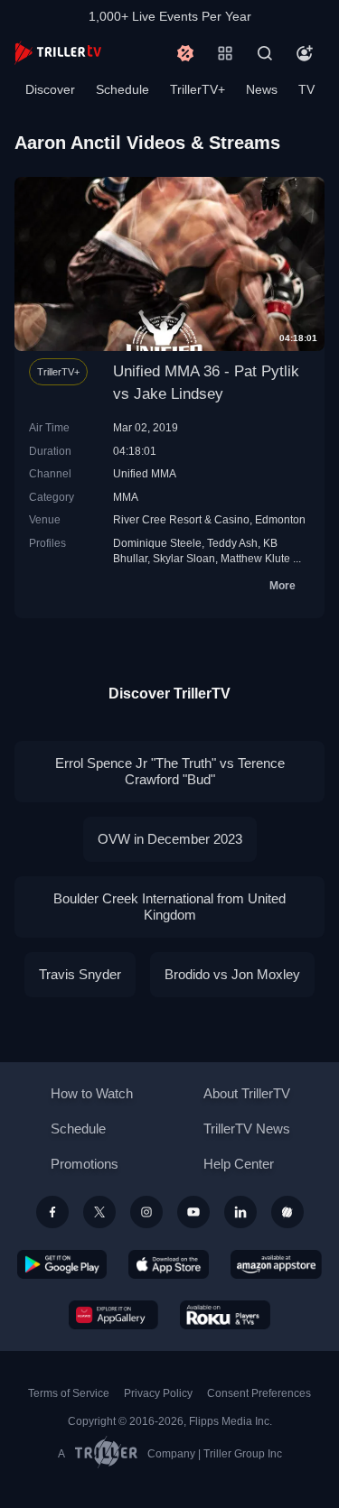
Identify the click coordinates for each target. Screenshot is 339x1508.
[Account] (305, 53)
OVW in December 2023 (170, 839)
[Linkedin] (240, 1212)
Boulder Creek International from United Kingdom (169, 906)
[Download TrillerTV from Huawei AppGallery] (113, 1314)
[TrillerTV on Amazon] (276, 1264)
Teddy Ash (232, 543)
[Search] (265, 53)
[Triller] (287, 1212)
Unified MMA (144, 473)
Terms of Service (68, 1393)
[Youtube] (193, 1212)
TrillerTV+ (197, 89)
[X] (99, 1212)
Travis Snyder (80, 974)
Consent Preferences (259, 1393)
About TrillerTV (246, 1093)
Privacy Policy (158, 1393)
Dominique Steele (157, 543)
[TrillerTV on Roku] (225, 1314)
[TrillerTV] (57, 53)
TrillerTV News (246, 1128)
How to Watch (92, 1093)
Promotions (84, 1163)
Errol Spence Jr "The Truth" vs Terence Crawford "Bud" (170, 771)
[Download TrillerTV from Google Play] (62, 1264)
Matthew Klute (255, 558)
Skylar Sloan (184, 558)
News (262, 89)
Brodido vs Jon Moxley (232, 974)
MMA (125, 497)
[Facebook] (52, 1212)
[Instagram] (146, 1212)
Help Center (238, 1163)
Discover (50, 89)
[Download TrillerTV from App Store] (168, 1264)
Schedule (122, 89)
